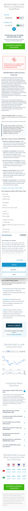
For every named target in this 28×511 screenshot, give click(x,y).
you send (6, 14)
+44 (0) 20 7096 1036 (15, 334)
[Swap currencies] (14, 29)
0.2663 (13, 476)
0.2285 (19, 476)
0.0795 (8, 469)
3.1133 (24, 472)
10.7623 (19, 472)
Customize (13, 269)
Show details (20, 260)
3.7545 (13, 478)
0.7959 (24, 476)
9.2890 (14, 472)
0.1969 (8, 476)
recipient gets (8, 22)
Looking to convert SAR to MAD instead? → (12, 188)
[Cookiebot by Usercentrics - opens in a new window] (20, 235)
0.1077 (14, 469)
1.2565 (24, 478)
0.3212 (24, 469)
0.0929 (19, 469)
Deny (14, 274)
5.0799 (8, 478)
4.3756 (19, 478)
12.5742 (8, 472)
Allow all (14, 264)
